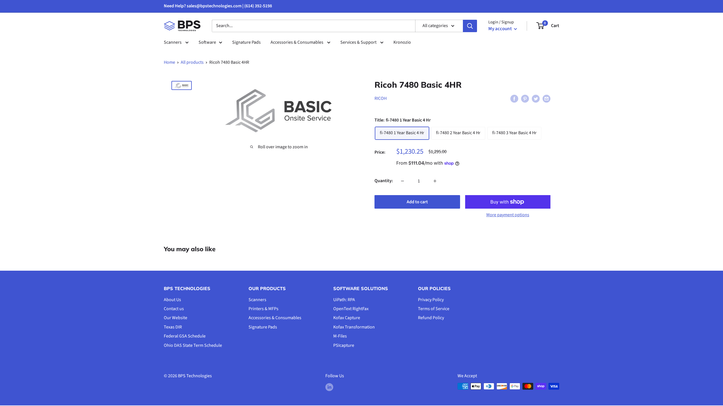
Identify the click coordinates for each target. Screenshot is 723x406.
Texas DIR (173, 327)
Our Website (175, 318)
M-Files (340, 336)
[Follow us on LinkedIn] (329, 387)
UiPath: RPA (344, 300)
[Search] (470, 26)
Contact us (174, 309)
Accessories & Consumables (297, 42)
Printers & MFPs (263, 309)
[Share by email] (546, 98)
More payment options (507, 215)
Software (207, 42)
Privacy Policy (431, 300)
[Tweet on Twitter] (536, 98)
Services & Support (358, 42)
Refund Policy (431, 318)
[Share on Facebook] (514, 98)
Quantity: (383, 181)
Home (169, 62)
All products (192, 62)
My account (500, 28)
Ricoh (380, 98)
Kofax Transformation (354, 327)
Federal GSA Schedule (185, 336)
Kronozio (402, 42)
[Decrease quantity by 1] (402, 181)
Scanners (173, 42)
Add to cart (417, 202)
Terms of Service (433, 309)
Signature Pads (246, 42)
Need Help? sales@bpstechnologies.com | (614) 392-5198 (218, 6)
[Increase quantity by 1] (435, 181)
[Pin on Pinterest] (525, 98)
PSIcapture (343, 345)
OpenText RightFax (351, 309)
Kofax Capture (346, 318)
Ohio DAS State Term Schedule (193, 345)
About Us (172, 300)
